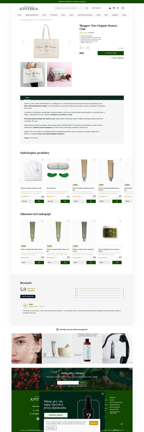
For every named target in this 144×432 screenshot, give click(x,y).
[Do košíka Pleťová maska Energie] (39, 262)
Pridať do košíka (111, 53)
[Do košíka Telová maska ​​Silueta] (13, 201)
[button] (23, 42)
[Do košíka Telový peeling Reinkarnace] (117, 201)
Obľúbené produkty (115, 404)
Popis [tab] (27, 97)
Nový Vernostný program (116, 402)
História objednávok (115, 407)
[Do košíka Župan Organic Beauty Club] (39, 201)
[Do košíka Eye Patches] (65, 201)
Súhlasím (94, 423)
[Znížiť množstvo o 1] (81, 47)
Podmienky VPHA (114, 409)
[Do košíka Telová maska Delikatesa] (91, 201)
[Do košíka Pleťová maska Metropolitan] (91, 262)
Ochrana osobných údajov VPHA (115, 412)
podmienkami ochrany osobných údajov (77, 386)
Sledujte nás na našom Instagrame (74, 329)
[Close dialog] (102, 393)
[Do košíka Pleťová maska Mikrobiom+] (65, 262)
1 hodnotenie (91, 32)
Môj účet (112, 400)
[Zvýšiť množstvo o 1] (87, 47)
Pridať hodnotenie (28, 296)
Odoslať (82, 382)
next (122, 181)
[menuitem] (20, 15)
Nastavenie (51, 428)
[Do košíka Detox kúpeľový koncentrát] (117, 262)
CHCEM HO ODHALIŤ (56, 415)
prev (20, 181)
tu (83, 424)
